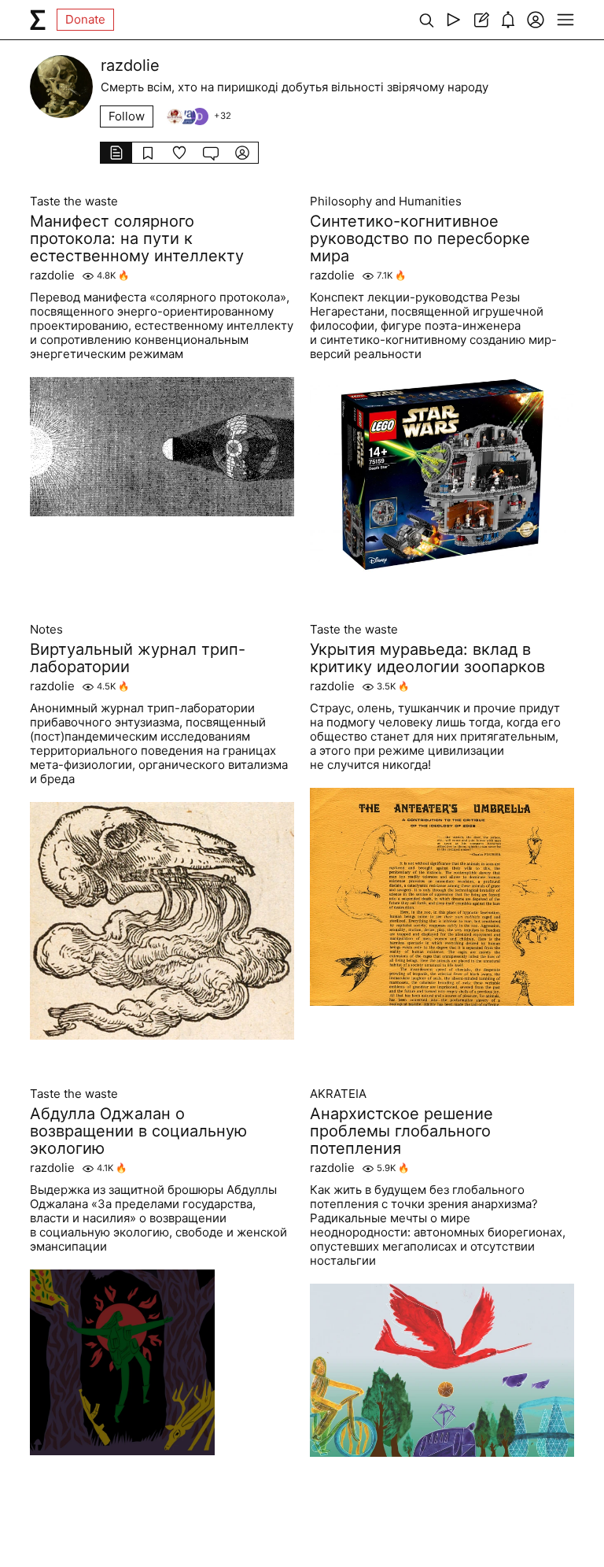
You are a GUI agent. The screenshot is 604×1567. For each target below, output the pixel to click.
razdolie (52, 275)
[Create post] (481, 19)
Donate (85, 19)
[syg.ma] (38, 19)
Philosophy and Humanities (386, 201)
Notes (46, 630)
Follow (127, 116)
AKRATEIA (338, 1094)
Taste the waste (74, 201)
